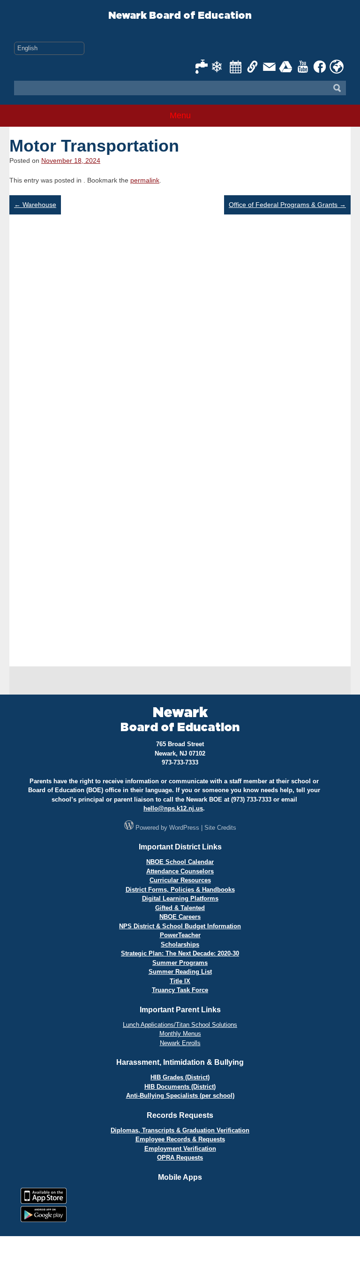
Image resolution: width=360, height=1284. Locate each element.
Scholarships (180, 944)
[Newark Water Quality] (202, 67)
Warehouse (35, 204)
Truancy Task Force (180, 990)
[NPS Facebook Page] (320, 67)
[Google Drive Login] (286, 67)
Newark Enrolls (180, 1043)
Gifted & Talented (180, 907)
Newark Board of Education (180, 16)
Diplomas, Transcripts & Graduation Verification (180, 1130)
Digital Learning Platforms (180, 898)
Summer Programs (180, 962)
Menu (180, 115)
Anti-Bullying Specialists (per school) (180, 1095)
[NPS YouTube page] (303, 67)
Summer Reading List (180, 971)
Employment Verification (180, 1148)
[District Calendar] (235, 67)
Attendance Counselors (180, 871)
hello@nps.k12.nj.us (173, 808)
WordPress (184, 827)
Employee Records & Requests (180, 1139)
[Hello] (337, 67)
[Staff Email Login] (269, 67)
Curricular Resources (180, 880)
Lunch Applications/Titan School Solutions (180, 1024)
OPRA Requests (180, 1157)
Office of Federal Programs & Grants (287, 204)
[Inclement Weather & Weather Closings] (218, 67)
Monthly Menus (180, 1033)
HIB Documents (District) (180, 1086)
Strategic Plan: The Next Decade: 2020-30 (180, 953)
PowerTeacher (180, 935)
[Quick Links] (252, 67)
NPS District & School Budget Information (180, 926)
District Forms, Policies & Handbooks (180, 889)
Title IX (180, 981)
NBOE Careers (180, 916)
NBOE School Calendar (180, 861)
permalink (144, 180)
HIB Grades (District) (180, 1077)
